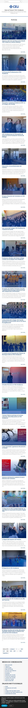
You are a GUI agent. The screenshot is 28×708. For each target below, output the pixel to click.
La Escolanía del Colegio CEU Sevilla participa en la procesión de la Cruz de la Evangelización (14, 321)
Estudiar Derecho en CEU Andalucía (12, 384)
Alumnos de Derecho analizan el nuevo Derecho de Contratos (13, 478)
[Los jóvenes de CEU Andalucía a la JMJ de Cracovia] (14, 589)
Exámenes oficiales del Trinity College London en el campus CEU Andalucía (13, 258)
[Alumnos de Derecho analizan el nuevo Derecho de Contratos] (14, 467)
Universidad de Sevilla (10, 693)
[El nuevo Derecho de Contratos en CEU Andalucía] (14, 186)
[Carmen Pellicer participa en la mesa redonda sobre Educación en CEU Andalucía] (14, 405)
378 (20, 651)
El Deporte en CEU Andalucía (10, 568)
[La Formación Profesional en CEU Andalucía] (14, 62)
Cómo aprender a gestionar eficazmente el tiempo (13, 447)
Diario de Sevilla (9, 669)
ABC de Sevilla (8, 665)
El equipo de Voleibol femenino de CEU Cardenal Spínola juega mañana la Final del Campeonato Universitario (13, 290)
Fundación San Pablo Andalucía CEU (13, 692)
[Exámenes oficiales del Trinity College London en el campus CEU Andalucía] (14, 248)
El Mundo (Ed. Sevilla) (10, 674)
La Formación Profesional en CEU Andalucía (11, 72)
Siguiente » (5, 653)
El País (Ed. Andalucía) (10, 676)
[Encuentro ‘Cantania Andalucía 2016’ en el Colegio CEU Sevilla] (14, 93)
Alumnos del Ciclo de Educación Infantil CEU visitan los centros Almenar (13, 41)
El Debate (7, 673)
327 (4, 651)
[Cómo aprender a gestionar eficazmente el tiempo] (14, 436)
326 (22, 649)
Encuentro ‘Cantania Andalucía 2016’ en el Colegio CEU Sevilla (13, 103)
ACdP (6, 686)
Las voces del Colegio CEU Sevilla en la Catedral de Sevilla (13, 228)
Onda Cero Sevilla (9, 679)
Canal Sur (7, 666)
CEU (6, 689)
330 (14, 651)
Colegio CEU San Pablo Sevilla (12, 690)
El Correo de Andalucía (10, 670)
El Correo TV (8, 672)
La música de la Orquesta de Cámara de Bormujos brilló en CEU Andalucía (13, 354)
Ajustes (10, 705)
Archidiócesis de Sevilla (10, 688)
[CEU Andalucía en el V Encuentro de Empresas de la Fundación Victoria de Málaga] (14, 124)
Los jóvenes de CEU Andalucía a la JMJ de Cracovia (13, 599)
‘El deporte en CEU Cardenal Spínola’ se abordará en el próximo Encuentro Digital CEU (14, 510)
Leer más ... (23, 51)
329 (11, 651)
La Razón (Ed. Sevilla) (10, 677)
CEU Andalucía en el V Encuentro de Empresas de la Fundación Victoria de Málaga (13, 135)
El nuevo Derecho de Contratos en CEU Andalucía (13, 196)
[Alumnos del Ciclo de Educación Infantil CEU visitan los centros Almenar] (14, 31)
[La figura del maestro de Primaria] (14, 530)
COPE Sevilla (8, 667)
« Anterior (12, 649)
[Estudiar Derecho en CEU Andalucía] (14, 375)
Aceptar (4, 705)
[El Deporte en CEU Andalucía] (14, 558)
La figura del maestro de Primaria (11, 539)
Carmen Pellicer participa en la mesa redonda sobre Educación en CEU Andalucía (12, 417)
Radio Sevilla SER (9, 680)
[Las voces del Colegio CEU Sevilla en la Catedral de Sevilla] (14, 218)
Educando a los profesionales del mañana (11, 166)
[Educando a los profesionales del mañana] (14, 156)
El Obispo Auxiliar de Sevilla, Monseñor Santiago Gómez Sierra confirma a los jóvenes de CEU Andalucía (13, 631)
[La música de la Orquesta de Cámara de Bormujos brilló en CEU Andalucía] (14, 343)
